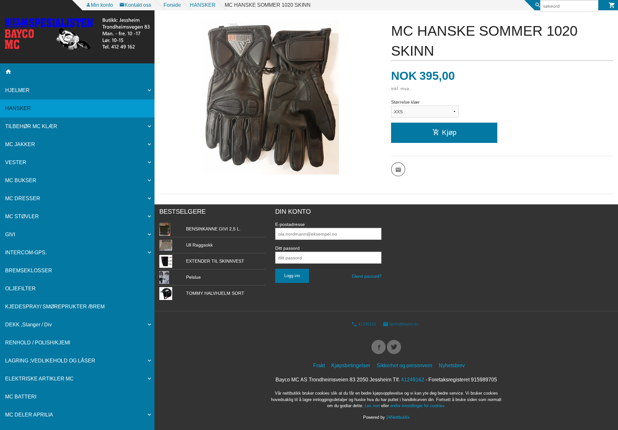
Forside (172, 5)
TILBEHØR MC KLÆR (31, 126)
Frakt (319, 365)
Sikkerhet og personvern (404, 365)
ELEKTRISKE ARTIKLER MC (39, 378)
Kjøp (449, 132)
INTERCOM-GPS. (26, 252)
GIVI (10, 234)
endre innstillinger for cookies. (418, 405)
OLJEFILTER (20, 288)
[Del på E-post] (398, 169)
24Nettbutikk (398, 417)
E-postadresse (290, 224)
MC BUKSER (20, 180)
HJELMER (17, 90)
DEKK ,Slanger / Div (28, 324)
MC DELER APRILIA (29, 414)
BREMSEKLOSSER (28, 270)
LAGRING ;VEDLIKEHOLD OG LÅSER (50, 360)
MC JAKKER (20, 144)
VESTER (15, 162)
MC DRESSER (22, 198)
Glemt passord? (366, 276)
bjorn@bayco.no (403, 324)
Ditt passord (287, 248)
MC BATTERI (20, 396)
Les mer (373, 405)
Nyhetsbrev (452, 365)
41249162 (366, 324)
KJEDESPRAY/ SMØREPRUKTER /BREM (55, 306)
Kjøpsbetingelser (350, 365)
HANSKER (18, 108)
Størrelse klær (405, 102)
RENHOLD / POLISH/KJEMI (37, 342)
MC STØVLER (22, 216)
